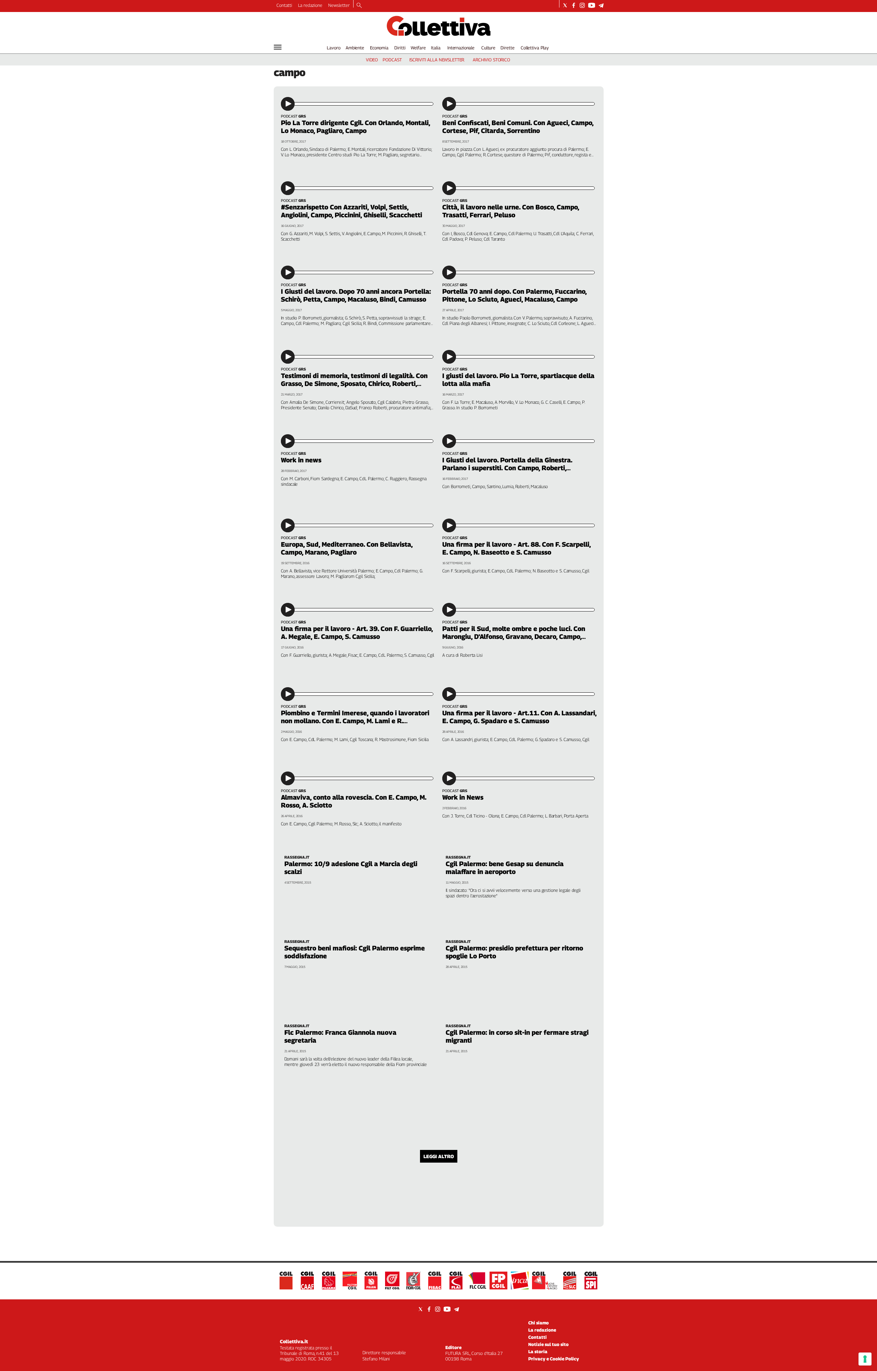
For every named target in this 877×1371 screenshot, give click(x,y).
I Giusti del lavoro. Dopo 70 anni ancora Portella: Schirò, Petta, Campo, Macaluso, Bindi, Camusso (356, 295)
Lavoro (333, 47)
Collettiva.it (294, 1341)
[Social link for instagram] (582, 5)
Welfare (418, 47)
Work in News (462, 797)
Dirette (507, 47)
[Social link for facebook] (573, 5)
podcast (392, 59)
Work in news (301, 460)
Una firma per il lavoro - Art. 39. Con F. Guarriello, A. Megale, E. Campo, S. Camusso (357, 632)
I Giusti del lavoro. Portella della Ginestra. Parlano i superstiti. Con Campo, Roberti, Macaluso (507, 468)
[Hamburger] (278, 47)
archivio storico (491, 59)
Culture (488, 47)
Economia (379, 47)
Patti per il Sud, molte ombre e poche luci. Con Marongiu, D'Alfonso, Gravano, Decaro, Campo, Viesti (513, 636)
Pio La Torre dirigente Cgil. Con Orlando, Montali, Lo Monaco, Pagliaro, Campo (355, 126)
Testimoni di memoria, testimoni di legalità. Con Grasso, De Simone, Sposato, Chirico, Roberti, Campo (354, 383)
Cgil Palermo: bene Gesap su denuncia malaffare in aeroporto (505, 867)
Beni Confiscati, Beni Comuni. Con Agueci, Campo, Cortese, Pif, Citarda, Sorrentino (517, 126)
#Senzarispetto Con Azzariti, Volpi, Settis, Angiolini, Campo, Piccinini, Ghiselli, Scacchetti (351, 211)
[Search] (359, 6)
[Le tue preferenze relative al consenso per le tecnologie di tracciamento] (865, 1359)
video (372, 59)
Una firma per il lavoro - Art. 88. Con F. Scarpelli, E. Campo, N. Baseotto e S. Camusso (516, 548)
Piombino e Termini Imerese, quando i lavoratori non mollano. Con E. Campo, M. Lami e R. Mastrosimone (355, 720)
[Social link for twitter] (565, 5)
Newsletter (339, 5)
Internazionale (460, 47)
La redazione (310, 5)
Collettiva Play (535, 47)
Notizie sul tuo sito (548, 1344)
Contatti (284, 5)
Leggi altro (438, 1156)
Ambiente (355, 47)
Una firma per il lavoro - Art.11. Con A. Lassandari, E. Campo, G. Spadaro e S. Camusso (519, 717)
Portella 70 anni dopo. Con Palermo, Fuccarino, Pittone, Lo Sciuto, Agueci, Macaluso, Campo (514, 295)
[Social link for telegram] (601, 5)
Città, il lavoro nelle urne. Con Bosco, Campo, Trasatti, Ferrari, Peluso (510, 211)
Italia (435, 47)
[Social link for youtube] (591, 5)
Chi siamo (538, 1322)
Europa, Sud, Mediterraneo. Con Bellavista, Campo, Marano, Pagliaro (346, 548)
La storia (537, 1351)
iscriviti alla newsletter (437, 59)
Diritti (399, 47)
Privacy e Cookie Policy (553, 1358)
